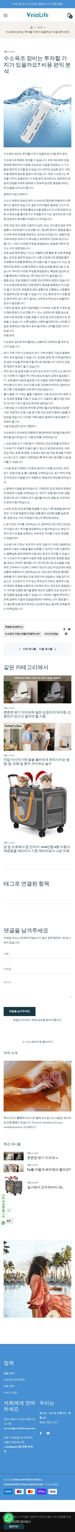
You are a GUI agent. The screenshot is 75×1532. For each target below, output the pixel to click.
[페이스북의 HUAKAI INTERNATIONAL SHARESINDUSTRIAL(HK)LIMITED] (40, 1433)
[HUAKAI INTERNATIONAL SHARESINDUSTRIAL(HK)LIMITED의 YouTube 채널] (48, 1433)
